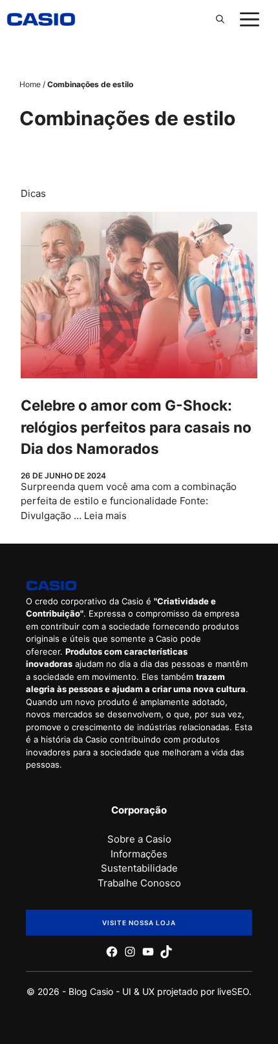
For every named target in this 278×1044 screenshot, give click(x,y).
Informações (139, 854)
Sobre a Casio (139, 839)
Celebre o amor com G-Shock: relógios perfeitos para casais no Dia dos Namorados (136, 427)
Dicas (33, 193)
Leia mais (105, 515)
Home (30, 84)
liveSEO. (234, 991)
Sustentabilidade (139, 868)
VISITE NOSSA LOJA (139, 922)
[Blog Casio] (41, 19)
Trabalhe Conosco (139, 883)
